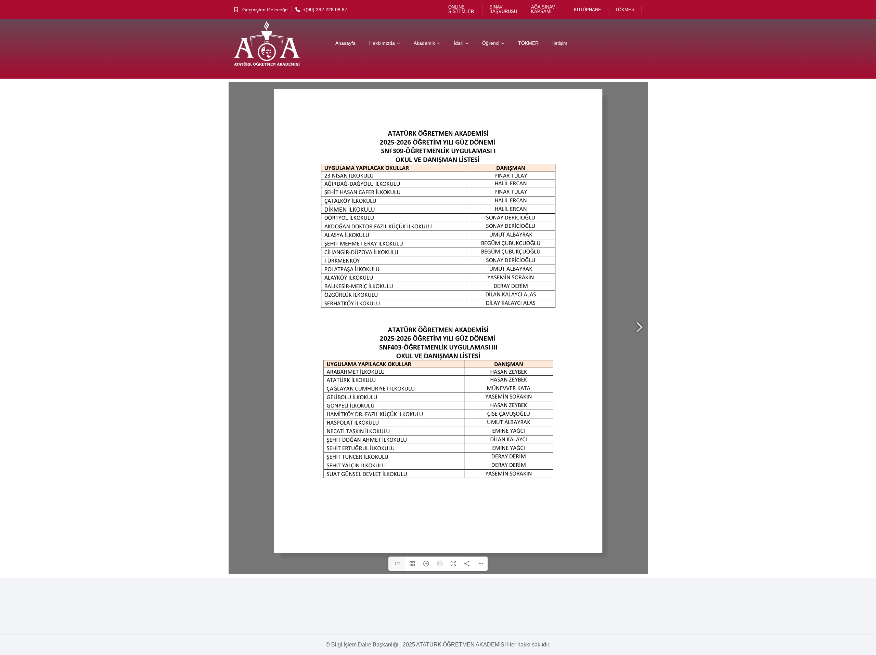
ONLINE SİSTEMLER (461, 9)
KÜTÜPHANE (587, 9)
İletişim (559, 43)
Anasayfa (345, 43)
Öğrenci (490, 43)
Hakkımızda (382, 43)
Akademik (424, 43)
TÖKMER (624, 9)
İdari (458, 43)
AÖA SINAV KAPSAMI (543, 9)
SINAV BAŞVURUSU (503, 9)
